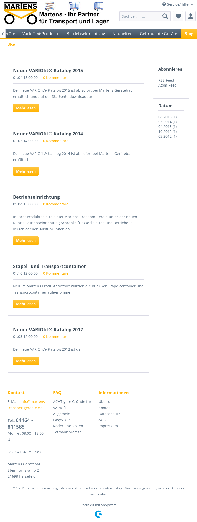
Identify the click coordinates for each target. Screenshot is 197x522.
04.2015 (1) (167, 116)
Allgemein (61, 413)
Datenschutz (109, 413)
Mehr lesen (26, 107)
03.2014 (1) (167, 121)
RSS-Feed (166, 80)
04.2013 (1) (167, 126)
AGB (102, 419)
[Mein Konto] (190, 16)
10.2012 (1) (167, 131)
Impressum (108, 425)
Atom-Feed (167, 85)
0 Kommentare (55, 77)
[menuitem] (145, 16)
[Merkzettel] (178, 16)
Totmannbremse (67, 432)
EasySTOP (61, 419)
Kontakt (105, 407)
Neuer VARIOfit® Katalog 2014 (48, 134)
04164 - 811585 (20, 423)
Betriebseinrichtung (36, 197)
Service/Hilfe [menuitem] (178, 4)
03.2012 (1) (167, 136)
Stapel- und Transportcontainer (49, 266)
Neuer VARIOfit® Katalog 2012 (48, 329)
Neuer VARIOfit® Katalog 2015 (48, 70)
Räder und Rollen (68, 425)
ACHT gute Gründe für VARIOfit (72, 404)
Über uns (106, 401)
